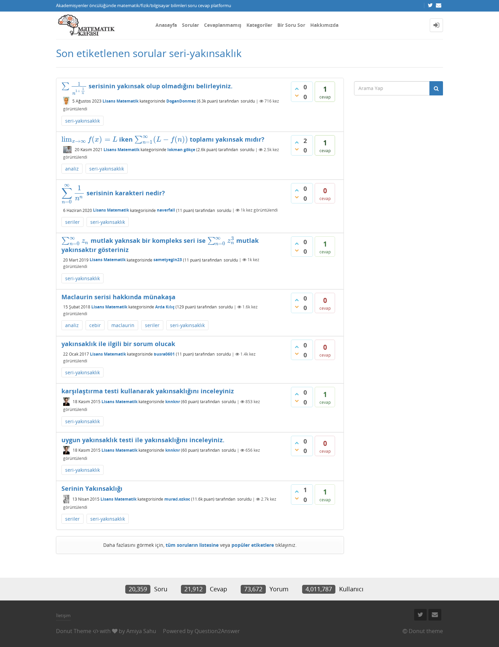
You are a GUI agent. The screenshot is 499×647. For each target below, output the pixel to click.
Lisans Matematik (120, 101)
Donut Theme (73, 631)
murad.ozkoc (177, 499)
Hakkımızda (324, 25)
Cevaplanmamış (222, 25)
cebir (95, 325)
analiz (72, 168)
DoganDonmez (181, 101)
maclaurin (122, 325)
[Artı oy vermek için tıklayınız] (296, 88)
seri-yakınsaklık (82, 121)
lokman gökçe (181, 149)
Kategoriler (259, 25)
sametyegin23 (167, 260)
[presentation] (74, 86)
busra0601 (164, 354)
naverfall (166, 210)
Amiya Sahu (141, 631)
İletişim (63, 615)
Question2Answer (217, 631)
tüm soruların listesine (192, 545)
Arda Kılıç (164, 307)
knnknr (172, 402)
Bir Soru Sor (291, 25)
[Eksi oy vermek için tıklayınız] (296, 95)
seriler (72, 222)
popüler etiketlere (253, 545)
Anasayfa (166, 25)
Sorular (190, 25)
